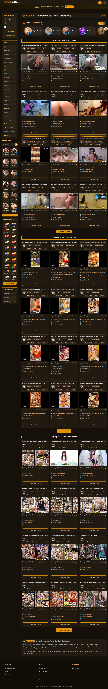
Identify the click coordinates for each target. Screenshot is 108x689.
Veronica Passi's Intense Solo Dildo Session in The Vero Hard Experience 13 (93, 138)
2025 (56, 371)
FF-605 (36, 585)
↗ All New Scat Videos (64, 231)
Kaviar (41, 51)
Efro (57, 190)
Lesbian (44, 538)
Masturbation (98, 144)
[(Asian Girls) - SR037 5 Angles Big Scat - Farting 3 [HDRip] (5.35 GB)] (35, 458)
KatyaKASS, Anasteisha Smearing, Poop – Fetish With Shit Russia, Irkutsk (64, 45)
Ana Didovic (58, 187)
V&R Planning (59, 585)
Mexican (101, 190)
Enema (33, 541)
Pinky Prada (58, 141)
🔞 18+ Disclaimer (43, 674)
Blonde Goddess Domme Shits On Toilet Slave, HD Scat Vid (35, 184)
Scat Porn (6, 297)
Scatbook (29, 76)
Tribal (68, 144)
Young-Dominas (88, 187)
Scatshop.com (88, 48)
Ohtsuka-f (29, 491)
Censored (92, 588)
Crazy (69, 494)
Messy (28, 447)
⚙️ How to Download (10, 668)
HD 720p (31, 78)
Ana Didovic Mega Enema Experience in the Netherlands (64, 184)
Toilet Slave (36, 190)
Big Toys (35, 51)
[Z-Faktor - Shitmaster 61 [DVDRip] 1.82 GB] (93, 400)
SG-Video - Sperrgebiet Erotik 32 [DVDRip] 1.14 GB (64, 336)
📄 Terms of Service (43, 671)
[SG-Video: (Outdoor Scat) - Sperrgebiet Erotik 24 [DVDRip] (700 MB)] (35, 259)
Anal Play (87, 541)
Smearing (64, 51)
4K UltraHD (89, 616)
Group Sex (37, 538)
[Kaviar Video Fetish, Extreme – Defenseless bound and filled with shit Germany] (35, 108)
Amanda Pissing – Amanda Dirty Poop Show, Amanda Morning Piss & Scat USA (64, 91)
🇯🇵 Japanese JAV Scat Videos (64, 437)
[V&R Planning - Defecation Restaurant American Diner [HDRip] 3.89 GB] (64, 599)
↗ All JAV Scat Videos (64, 630)
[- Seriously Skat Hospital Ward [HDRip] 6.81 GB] (35, 552)
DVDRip (30, 276)
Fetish (28, 97)
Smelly (57, 494)
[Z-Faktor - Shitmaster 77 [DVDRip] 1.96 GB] (35, 400)
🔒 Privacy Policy (43, 668)
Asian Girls (29, 444)
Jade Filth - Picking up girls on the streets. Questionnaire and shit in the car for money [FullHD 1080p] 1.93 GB (35, 582)
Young (67, 538)
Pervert (34, 447)
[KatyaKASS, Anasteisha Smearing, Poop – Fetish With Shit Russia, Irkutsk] (64, 62)
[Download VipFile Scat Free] (12, 2)
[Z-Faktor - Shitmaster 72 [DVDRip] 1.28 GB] (64, 306)
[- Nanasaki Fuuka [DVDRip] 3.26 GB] (93, 552)
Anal (44, 48)
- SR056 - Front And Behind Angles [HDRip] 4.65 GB (93, 488)
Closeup (69, 491)
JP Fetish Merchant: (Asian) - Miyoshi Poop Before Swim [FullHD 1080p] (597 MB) (93, 441)
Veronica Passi (88, 141)
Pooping (101, 141)
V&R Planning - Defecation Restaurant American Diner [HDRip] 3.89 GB (64, 582)
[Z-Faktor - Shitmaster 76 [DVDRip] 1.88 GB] (35, 353)
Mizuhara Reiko (59, 588)
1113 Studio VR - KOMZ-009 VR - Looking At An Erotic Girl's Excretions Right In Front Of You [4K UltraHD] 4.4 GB (93, 582)
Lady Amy (65, 248)
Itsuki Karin (87, 538)
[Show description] (26, 71)
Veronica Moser (37, 292)
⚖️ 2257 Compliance (44, 677)
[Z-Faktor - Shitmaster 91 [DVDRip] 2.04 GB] (93, 353)
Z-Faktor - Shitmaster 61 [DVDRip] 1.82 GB (91, 383)
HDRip (29, 473)
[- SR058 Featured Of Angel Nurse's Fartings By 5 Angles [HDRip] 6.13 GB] (64, 552)
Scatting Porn (7, 301)
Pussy (40, 447)
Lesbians (72, 342)
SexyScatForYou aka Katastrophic (92, 51)
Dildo (91, 144)
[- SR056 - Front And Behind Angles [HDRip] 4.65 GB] (93, 505)
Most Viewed (10, 35)
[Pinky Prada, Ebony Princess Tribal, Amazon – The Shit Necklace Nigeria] (64, 154)
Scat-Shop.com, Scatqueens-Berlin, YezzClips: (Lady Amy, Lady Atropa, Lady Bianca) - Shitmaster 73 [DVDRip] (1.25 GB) (93, 242)
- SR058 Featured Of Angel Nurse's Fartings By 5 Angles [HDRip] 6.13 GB (64, 535)
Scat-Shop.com (59, 76)
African (62, 144)
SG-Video (29, 245)
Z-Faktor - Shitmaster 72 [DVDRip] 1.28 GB (62, 289)
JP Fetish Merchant (60, 444)
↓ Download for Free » (35, 86)
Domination (41, 97)
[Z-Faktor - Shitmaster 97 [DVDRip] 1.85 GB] (93, 306)
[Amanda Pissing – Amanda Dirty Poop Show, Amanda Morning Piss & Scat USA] (64, 108)
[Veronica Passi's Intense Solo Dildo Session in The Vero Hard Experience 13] (93, 154)
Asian (68, 444)
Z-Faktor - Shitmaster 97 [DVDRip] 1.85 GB (91, 289)
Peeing (100, 95)
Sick (41, 444)
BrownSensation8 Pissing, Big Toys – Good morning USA (35, 138)
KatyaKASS (58, 48)
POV (42, 187)
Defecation (42, 585)
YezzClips (58, 248)
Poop (70, 51)
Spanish (94, 190)
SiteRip (58, 124)
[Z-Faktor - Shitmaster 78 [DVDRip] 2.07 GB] (35, 306)
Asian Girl (29, 494)
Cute (86, 494)
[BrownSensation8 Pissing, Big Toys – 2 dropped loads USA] (35, 62)
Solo (63, 95)
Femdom (29, 190)
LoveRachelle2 (30, 187)
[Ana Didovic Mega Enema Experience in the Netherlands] (64, 201)
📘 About (7, 671)
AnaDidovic (59, 216)
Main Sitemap (75, 668)
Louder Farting (88, 491)
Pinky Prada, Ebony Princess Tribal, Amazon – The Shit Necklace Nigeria (64, 138)
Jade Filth (29, 585)
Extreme (34, 97)
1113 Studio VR (88, 585)
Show (103, 15)
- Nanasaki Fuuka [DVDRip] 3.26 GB (89, 535)
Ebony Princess (67, 141)
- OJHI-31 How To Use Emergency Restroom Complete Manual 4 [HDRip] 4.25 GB (64, 488)
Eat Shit (63, 447)
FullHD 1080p (61, 78)
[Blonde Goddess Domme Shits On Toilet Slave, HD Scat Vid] (35, 201)
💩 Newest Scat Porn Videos (64, 40)
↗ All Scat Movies (64, 430)
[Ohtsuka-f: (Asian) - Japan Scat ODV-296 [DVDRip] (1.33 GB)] (35, 505)
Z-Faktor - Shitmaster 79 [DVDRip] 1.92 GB (62, 383)
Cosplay (100, 541)
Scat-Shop (87, 123)
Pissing (28, 51)
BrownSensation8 (31, 48)
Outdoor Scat (37, 245)
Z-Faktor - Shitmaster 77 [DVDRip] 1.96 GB (33, 383)
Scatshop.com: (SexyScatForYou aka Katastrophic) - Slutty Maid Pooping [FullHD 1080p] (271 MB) (93, 45)
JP (91, 447)
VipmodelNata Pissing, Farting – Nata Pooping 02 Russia (93, 91)
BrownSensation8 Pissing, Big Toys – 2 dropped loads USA (35, 45)
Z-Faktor (29, 292)
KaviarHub (6, 293)
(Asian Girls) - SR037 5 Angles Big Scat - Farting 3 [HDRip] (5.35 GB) (35, 441)
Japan (36, 444)
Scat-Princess (89, 216)
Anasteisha (66, 48)
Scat (39, 48)
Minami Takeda (97, 585)
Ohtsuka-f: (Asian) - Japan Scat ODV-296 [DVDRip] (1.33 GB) (35, 488)
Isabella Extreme (30, 295)
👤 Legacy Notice (9, 674)
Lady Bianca (71, 272)
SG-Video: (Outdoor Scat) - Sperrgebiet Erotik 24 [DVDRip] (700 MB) (35, 242)
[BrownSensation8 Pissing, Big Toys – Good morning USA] (35, 154)
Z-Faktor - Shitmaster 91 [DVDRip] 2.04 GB (91, 336)
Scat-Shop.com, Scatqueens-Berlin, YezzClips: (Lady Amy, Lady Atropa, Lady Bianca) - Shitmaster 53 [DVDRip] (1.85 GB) (64, 242)
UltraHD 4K (31, 217)
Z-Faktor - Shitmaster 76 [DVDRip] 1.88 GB (33, 336)
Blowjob (99, 538)
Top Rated (10, 31)
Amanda (58, 95)
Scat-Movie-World (31, 123)
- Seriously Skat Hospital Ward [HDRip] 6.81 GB (35, 535)
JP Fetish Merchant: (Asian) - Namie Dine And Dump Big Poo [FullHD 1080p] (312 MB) (64, 441)
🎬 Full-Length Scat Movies (64, 237)
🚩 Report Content (43, 680)
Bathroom (92, 494)
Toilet (63, 491)
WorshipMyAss (59, 123)
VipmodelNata (88, 95)
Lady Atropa (64, 272)
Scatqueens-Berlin (70, 245)
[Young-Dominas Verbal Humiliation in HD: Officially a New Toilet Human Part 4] (93, 201)
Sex (40, 248)
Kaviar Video (30, 95)
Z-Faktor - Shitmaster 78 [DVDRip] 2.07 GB (33, 289)
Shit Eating (87, 190)
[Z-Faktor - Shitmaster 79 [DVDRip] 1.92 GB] (64, 400)
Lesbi (64, 339)
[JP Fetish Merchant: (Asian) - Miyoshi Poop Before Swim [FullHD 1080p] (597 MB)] (93, 458)
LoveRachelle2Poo (31, 216)
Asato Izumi (67, 585)
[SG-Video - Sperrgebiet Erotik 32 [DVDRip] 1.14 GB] (64, 353)
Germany (29, 248)
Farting (92, 97)
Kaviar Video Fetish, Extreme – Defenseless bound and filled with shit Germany (35, 91)
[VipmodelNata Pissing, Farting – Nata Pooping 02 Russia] (93, 108)
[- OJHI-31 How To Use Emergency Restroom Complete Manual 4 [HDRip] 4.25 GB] (64, 505)
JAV (57, 538)
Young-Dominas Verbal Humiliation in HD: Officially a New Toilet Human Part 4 (93, 184)
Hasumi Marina (69, 588)
